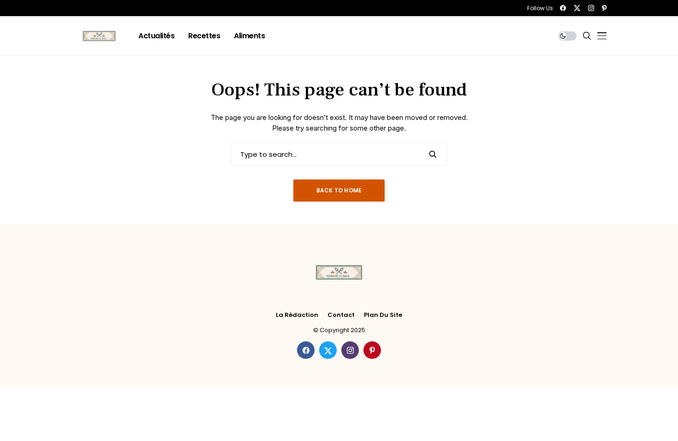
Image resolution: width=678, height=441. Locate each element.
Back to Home (339, 190)
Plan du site (383, 315)
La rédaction (297, 315)
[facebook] (563, 8)
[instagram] (591, 8)
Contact (341, 315)
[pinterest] (604, 8)
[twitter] (577, 8)
